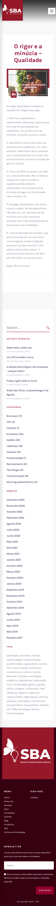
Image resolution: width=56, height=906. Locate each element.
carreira (42, 663)
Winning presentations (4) (22, 482)
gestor (32, 684)
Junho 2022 (13, 535)
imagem (20, 688)
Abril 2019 (12, 631)
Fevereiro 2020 (15, 577)
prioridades (23, 701)
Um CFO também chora (20, 357)
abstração (12, 655)
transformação (15, 713)
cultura (27, 672)
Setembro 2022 (15, 517)
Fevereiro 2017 (15, 637)
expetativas (25, 680)
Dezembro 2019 (15, 589)
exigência (12, 680)
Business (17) (14, 416)
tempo (35, 709)
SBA (14, 709)
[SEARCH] (47, 327)
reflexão (44, 705)
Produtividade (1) (16, 458)
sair (9, 709)
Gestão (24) (13, 440)
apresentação (32, 659)
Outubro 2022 (14, 511)
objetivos (34, 692)
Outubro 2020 (14, 565)
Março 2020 (13, 571)
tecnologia (24, 709)
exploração (40, 680)
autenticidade (15, 663)
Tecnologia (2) (15, 470)
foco (9, 684)
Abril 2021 (12, 547)
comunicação (20, 667)
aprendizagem (15, 659)
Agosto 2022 (14, 523)
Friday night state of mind (22, 380)
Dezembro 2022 (16, 499)
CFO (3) (11, 422)
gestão (41, 684)
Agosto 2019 (14, 613)
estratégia (35, 676)
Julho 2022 (13, 529)
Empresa (23, 676)
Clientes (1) (13, 428)
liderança (12, 692)
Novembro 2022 (16, 505)
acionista (24, 655)
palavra (43, 696)
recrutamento (15, 705)
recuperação (31, 705)
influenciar (32, 688)
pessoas (11, 701)
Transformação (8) (17, 476)
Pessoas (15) (14, 452)
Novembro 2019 (15, 595)
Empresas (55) (15, 434)
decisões (12, 676)
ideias (10, 688)
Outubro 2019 (14, 601)
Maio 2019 (12, 625)
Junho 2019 (13, 619)
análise (35, 655)
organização (30, 696)
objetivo (23, 692)
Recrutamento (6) (17, 464)
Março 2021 (13, 553)
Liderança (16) (15, 446)
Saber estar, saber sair (19, 347)
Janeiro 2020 (14, 583)
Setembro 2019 (15, 607)
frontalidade (20, 684)
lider (42, 688)
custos (36, 672)
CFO (9, 667)
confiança (35, 667)
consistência (14, 672)
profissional (38, 701)
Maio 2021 (12, 541)
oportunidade (14, 696)
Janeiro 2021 (14, 559)
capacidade (30, 663)
